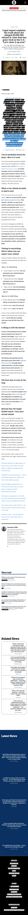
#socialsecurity (14, 145)
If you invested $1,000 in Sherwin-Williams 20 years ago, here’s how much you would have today (14, 825)
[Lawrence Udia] (3, 536)
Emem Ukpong (11, 580)
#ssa (6, 134)
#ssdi (15, 141)
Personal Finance (5, 609)
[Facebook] (3, 57)
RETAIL (14, 876)
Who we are (14, 892)
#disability (14, 134)
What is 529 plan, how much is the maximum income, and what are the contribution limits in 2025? (13, 585)
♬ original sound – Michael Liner (14, 150)
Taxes (12, 27)
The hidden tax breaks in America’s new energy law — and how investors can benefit (18, 669)
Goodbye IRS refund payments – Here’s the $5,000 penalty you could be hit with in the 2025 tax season (13, 477)
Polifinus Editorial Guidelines (14, 897)
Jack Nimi (18, 674)
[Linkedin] (7, 546)
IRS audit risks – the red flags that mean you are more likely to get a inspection (12, 516)
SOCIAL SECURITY (14, 873)
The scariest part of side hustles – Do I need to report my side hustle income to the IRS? (13, 507)
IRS (16, 27)
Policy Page (14, 907)
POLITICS (14, 866)
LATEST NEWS (14, 863)
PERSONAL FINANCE (14, 868)
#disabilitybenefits (14, 137)
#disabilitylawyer (14, 143)
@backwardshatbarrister (14, 98)
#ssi (22, 134)
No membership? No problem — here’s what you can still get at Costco (14, 846)
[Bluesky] (20, 57)
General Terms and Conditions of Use (14, 910)
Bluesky (24, 57)
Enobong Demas (12, 609)
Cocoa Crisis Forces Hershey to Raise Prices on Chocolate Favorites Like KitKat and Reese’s (13, 600)
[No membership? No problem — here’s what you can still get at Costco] (14, 837)
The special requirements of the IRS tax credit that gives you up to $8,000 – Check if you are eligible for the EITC (14, 498)
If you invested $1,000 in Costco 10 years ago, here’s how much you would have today (18, 659)
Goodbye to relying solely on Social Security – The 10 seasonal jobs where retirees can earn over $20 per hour (14, 779)
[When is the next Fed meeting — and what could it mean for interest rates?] (5, 693)
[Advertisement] (14, 20)
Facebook (7, 57)
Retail (3, 602)
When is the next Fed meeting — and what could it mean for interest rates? (18, 693)
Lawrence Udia (14, 51)
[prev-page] (2, 852)
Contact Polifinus (14, 889)
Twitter (16, 57)
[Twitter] (12, 57)
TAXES (14, 871)
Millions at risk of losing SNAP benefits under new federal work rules (13, 577)
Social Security (4, 596)
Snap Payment (4, 580)
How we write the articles (14, 894)
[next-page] (25, 852)
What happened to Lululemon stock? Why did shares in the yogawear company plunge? (13, 607)
